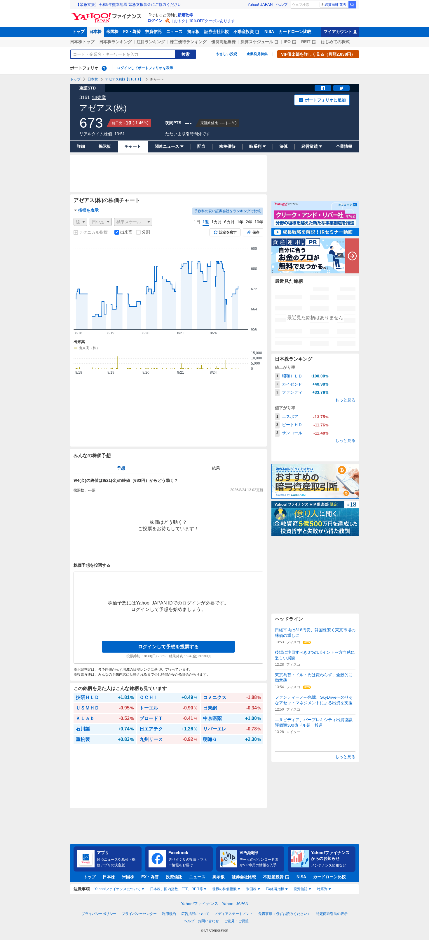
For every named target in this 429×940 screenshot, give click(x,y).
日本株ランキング (115, 41)
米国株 (112, 31)
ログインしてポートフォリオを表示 (145, 68)
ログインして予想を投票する (168, 646)
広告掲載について (195, 914)
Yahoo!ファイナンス (199, 903)
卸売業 (99, 97)
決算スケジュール (256, 41)
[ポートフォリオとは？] (104, 68)
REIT (306, 41)
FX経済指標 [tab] (275, 889)
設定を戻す (228, 232)
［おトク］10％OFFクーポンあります (202, 21)
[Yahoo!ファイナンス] (107, 14)
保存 (255, 232)
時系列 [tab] (322, 889)
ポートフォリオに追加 (325, 100)
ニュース (174, 31)
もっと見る (345, 400)
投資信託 (153, 31)
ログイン (155, 20)
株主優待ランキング (188, 41)
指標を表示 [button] (88, 210)
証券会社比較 (216, 31)
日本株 (95, 31)
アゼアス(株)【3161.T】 (124, 79)
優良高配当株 (223, 41)
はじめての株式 (335, 41)
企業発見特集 (257, 54)
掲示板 (193, 31)
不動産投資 (243, 31)
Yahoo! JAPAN (260, 4)
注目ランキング (151, 41)
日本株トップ (82, 41)
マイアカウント (338, 31)
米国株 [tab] (251, 889)
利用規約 (169, 914)
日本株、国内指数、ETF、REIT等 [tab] (176, 889)
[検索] (352, 4)
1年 (240, 221)
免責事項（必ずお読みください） (284, 914)
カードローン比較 (295, 31)
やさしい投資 (226, 54)
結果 (216, 468)
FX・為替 (132, 31)
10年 (258, 221)
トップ (78, 31)
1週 (206, 221)
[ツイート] (341, 88)
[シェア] (323, 88)
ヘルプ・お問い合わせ (201, 921)
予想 (121, 468)
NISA (269, 31)
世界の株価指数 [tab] (224, 889)
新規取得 (185, 15)
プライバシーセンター (139, 914)
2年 (249, 221)
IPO (287, 41)
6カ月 (229, 221)
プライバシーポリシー (98, 914)
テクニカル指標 (93, 232)
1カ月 (216, 221)
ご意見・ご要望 (236, 921)
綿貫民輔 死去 (335, 5)
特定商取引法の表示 (332, 914)
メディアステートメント (233, 914)
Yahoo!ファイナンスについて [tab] (118, 889)
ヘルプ (281, 4)
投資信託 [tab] (301, 889)
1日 (197, 221)
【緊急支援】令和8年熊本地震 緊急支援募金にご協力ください (129, 4)
